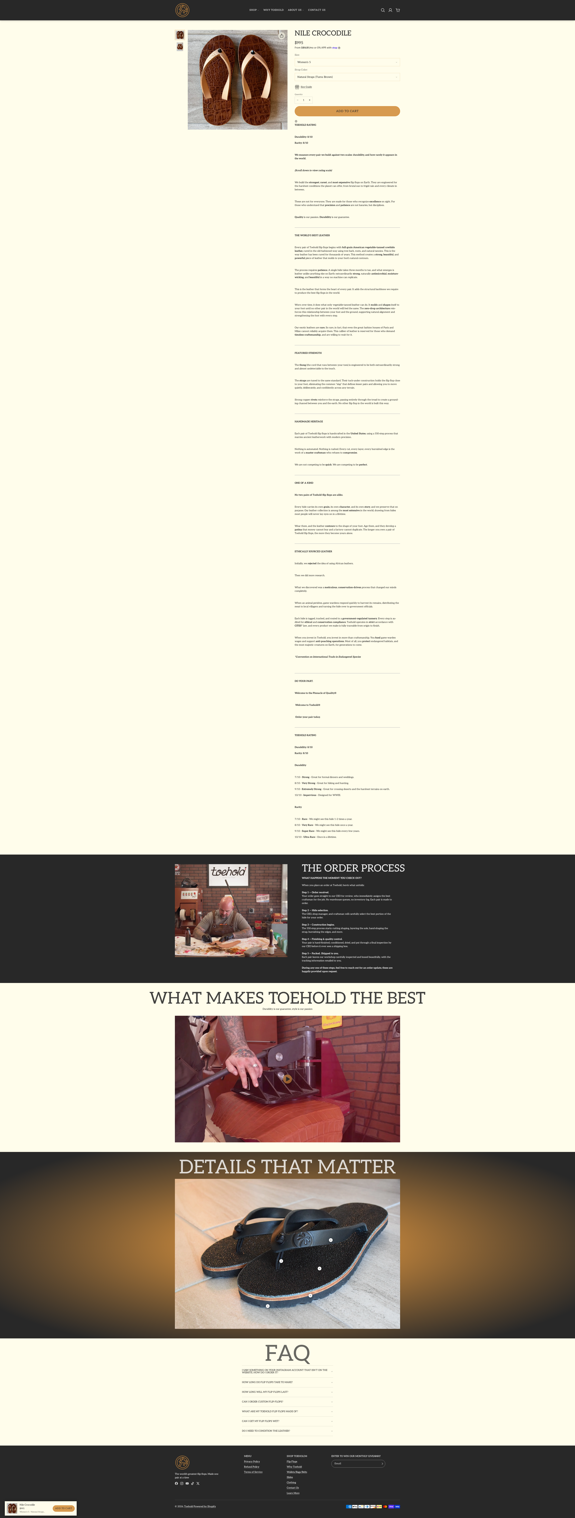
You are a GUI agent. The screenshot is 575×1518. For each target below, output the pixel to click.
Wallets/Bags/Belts (297, 1472)
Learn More (293, 1493)
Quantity (299, 94)
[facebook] (176, 1483)
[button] (383, 10)
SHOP (253, 10)
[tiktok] (192, 1483)
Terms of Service (253, 1472)
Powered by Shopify (205, 1506)
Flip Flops (292, 1461)
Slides (290, 1477)
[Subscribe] (382, 1464)
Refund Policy (251, 1466)
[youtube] (187, 1483)
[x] (197, 1483)
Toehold (188, 1506)
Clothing (291, 1482)
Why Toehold (273, 10)
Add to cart (347, 111)
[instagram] (181, 1483)
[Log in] (390, 10)
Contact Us (317, 10)
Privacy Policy (252, 1461)
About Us (295, 10)
